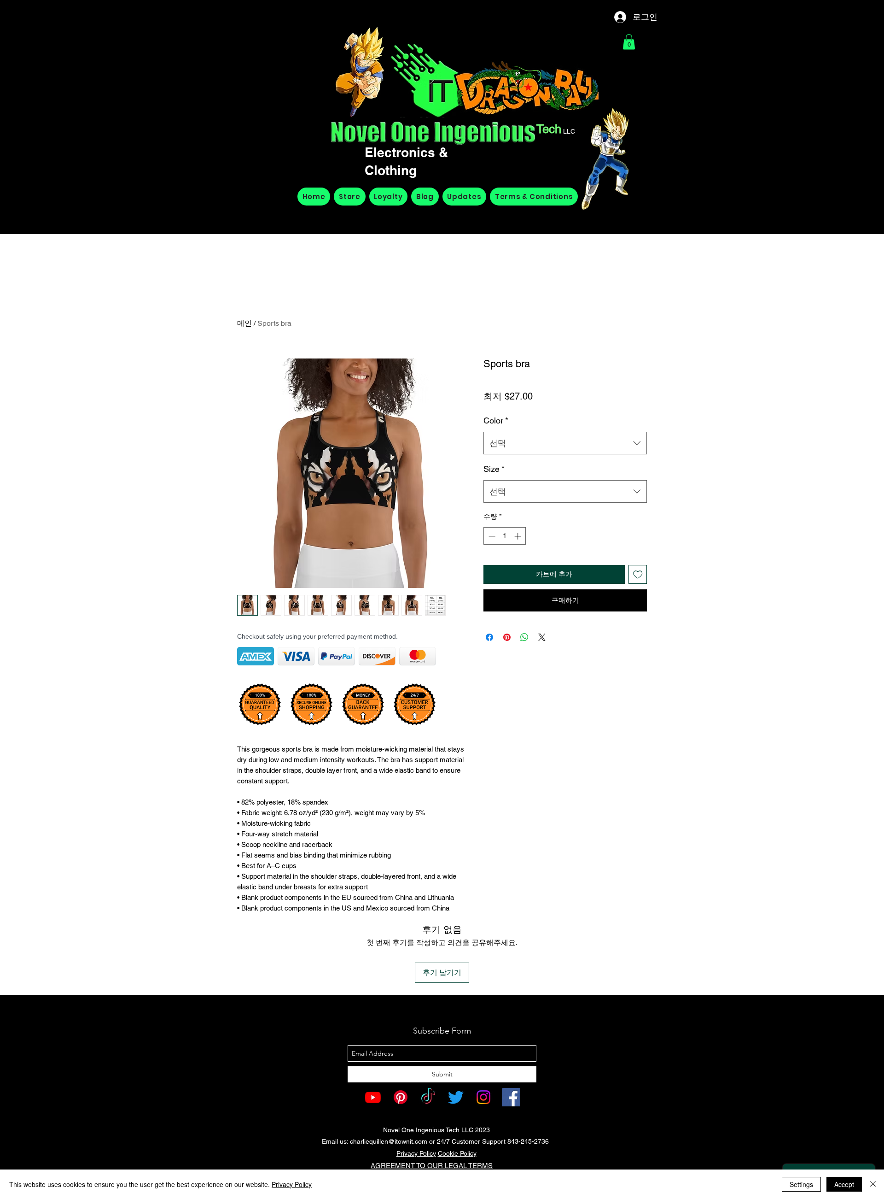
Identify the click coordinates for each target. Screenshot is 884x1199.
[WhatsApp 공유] (524, 637)
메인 (244, 323)
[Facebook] (511, 1097)
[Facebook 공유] (489, 637)
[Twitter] (456, 1097)
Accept (844, 1184)
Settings (801, 1184)
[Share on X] (541, 637)
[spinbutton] (504, 536)
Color (495, 420)
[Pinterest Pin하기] (506, 637)
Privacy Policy (416, 1153)
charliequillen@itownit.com (388, 1141)
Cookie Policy (457, 1153)
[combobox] (565, 443)
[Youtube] (373, 1097)
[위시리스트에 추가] (637, 574)
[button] (628, 41)
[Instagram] (483, 1097)
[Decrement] (491, 536)
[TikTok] (428, 1097)
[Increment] (518, 536)
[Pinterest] (400, 1097)
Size (494, 469)
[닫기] (872, 1184)
